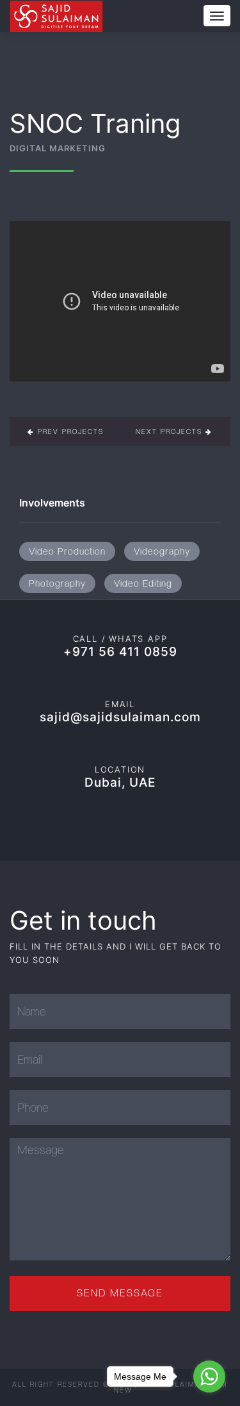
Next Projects (170, 431)
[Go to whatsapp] (209, 1376)
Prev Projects (69, 431)
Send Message (120, 1293)
